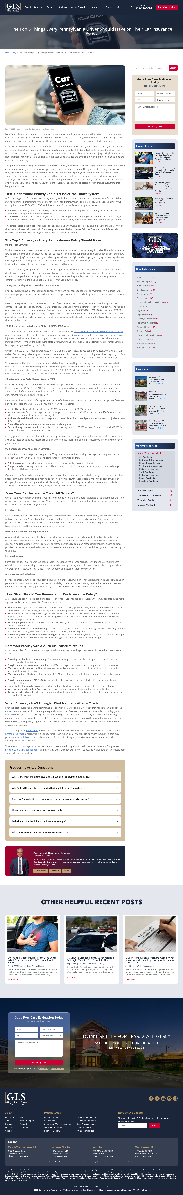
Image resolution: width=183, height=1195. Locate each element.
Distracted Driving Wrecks (151, 460)
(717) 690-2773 (159, 413)
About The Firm (144, 277)
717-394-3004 (144, 8)
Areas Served (78, 7)
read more (13, 979)
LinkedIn (55, 870)
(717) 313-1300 (159, 398)
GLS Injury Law (44, 1190)
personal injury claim (16, 733)
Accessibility (95, 1186)
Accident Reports (144, 281)
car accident (11, 711)
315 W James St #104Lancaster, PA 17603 (60, 1152)
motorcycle (32, 730)
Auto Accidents (24, 129)
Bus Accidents (143, 294)
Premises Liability (52, 1131)
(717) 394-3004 (159, 384)
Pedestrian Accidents (146, 322)
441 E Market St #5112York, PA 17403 (103, 1152)
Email (66, 870)
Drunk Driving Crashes (149, 463)
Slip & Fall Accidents (53, 1127)
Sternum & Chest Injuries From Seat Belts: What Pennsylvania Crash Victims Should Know (32, 960)
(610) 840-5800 (159, 428)
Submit (154, 1125)
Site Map (105, 1186)
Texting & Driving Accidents (151, 466)
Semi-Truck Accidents (86, 1124)
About (95, 7)
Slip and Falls (143, 331)
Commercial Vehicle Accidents (150, 302)
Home (8, 52)
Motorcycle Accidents (146, 318)
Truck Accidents (144, 339)
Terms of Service (57, 1069)
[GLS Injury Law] (13, 7)
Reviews (63, 7)
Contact (109, 7)
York (130, 1190)
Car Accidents (38, 129)
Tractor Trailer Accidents (148, 335)
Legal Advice (50, 129)
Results (50, 7)
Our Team (9, 1117)
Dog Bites (141, 310)
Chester (125, 1190)
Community (142, 306)
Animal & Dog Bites (85, 1131)
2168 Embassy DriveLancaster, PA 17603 (17, 1152)
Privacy (77, 1186)
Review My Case (155, 126)
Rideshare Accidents (148, 481)
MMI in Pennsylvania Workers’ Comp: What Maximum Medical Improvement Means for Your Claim (150, 960)
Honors (8, 1127)
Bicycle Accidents (144, 290)
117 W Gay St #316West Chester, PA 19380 (146, 1152)
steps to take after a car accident (21, 749)
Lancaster (117, 1190)
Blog (14, 52)
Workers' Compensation (147, 343)
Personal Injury (143, 327)
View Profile (40, 870)
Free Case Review (166, 7)
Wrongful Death (144, 347)
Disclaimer (85, 1186)
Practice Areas (32, 7)
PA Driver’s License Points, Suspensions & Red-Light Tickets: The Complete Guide (90, 959)
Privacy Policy (44, 1069)
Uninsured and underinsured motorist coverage (98, 331)
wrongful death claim (25, 737)
